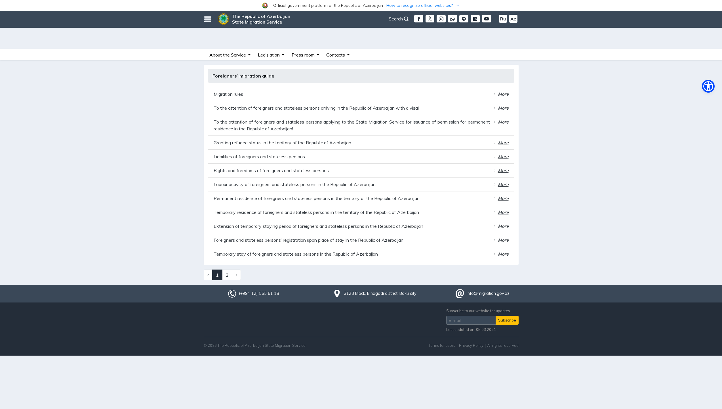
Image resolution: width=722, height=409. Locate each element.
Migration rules (228, 94)
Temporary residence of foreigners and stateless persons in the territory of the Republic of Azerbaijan (316, 212)
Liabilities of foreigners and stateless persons (259, 156)
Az (513, 19)
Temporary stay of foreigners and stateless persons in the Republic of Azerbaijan (296, 254)
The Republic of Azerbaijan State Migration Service (261, 19)
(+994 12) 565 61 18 (259, 293)
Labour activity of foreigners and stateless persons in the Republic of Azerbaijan (295, 184)
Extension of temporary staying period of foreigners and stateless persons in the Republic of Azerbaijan (318, 226)
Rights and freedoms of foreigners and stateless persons (271, 170)
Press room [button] (304, 55)
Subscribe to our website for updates (478, 310)
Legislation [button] (269, 55)
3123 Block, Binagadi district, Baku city (380, 293)
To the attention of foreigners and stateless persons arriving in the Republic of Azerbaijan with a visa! (316, 108)
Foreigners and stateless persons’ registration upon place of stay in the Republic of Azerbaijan (308, 240)
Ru (503, 19)
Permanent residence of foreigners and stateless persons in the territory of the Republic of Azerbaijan (317, 198)
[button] (361, 5)
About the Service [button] (228, 55)
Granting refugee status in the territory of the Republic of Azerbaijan (282, 142)
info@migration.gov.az (488, 293)
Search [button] (396, 19)
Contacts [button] (336, 55)
